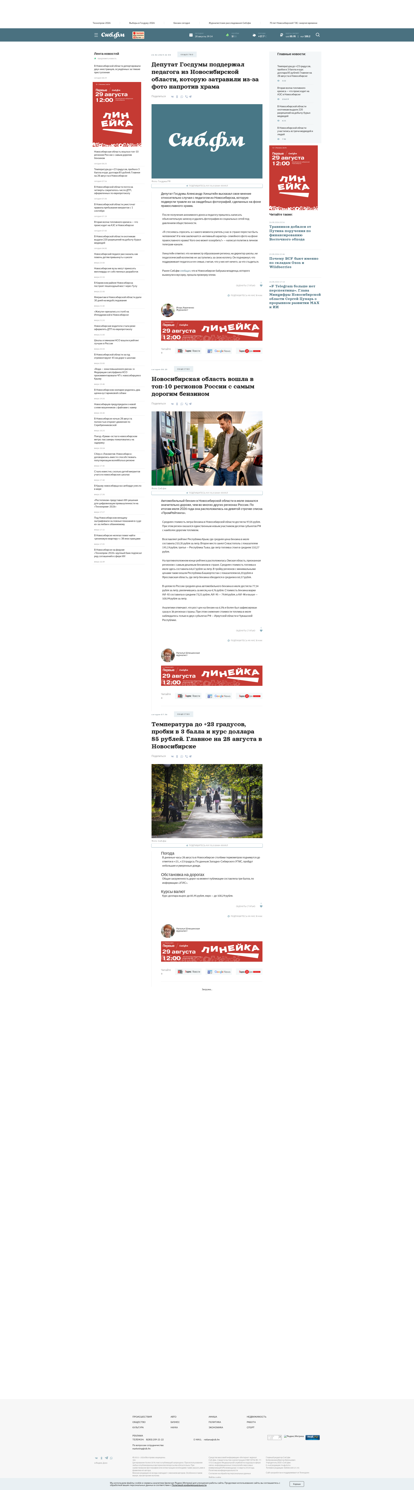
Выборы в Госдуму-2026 (142, 23)
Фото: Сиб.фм (159, 488)
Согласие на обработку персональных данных (230, 1473)
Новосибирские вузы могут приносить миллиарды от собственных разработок (116, 270)
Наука (174, 1427)
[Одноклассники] (176, 96)
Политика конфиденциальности (223, 1470)
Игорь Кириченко (185, 308)
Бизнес (175, 1422)
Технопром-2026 (101, 23)
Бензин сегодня (182, 23)
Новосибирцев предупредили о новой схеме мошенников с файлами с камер (115, 406)
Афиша (213, 1416)
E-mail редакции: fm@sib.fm (278, 1465)
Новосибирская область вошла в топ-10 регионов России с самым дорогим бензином (116, 154)
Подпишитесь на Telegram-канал (208, 186)
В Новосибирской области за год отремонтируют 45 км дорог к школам (114, 356)
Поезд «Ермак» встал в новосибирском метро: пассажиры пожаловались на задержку (115, 439)
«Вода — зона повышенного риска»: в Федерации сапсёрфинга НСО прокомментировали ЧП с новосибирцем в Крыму (117, 373)
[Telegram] (190, 96)
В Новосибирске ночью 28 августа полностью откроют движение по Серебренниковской (113, 421)
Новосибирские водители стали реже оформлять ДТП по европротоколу (114, 327)
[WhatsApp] (181, 96)
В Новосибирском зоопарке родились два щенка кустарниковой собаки (117, 391)
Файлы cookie (215, 1477)
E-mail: (207, 1439)
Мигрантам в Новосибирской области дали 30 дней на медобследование (117, 299)
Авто (173, 1416)
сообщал (185, 270)
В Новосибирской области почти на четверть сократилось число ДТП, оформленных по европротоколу (113, 190)
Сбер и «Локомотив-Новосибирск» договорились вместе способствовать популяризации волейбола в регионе (115, 457)
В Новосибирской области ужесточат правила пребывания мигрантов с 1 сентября (114, 207)
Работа (251, 1422)
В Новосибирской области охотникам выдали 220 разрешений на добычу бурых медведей (117, 239)
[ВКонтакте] (172, 96)
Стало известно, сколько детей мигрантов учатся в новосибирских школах (117, 473)
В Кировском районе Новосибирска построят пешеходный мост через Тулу (115, 284)
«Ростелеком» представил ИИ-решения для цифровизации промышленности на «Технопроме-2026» (116, 503)
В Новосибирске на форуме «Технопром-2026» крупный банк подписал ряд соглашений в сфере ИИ (118, 553)
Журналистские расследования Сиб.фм (230, 23)
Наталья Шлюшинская (188, 653)
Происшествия (142, 1416)
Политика (215, 1422)
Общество (139, 1422)
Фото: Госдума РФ (161, 181)
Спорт (251, 1427)
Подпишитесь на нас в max (246, 295)
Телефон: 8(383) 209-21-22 (148, 1439)
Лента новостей (106, 53)
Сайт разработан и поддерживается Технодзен (287, 1472)
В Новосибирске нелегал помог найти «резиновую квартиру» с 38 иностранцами (117, 537)
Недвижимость (256, 1416)
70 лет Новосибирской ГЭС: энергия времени (293, 23)
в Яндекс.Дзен (100, 1463)
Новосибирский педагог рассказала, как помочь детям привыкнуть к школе (116, 255)
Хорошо (297, 1484)
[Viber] (186, 96)
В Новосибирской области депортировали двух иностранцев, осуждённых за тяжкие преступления (117, 69)
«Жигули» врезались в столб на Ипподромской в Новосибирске (111, 313)
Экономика (216, 1427)
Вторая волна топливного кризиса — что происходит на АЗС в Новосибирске (116, 223)
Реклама (137, 1435)
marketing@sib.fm (141, 1448)
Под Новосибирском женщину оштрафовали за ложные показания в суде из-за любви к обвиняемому (117, 521)
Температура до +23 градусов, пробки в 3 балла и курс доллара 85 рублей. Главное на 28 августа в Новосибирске (117, 172)
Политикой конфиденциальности (189, 1485)
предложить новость (107, 58)
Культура (138, 1427)
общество (187, 54)
